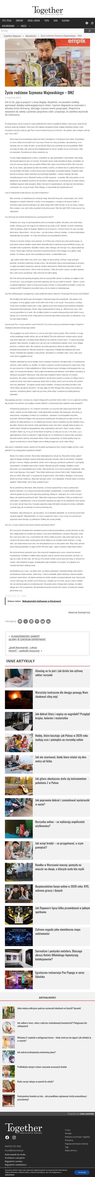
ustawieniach (9, 1175)
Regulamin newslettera (15, 1164)
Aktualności (30, 35)
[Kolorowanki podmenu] (18, 25)
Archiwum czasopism (15, 1158)
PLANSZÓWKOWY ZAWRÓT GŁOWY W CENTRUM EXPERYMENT (27, 638)
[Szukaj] (89, 31)
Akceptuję (82, 1172)
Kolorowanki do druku (15, 1154)
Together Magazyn (12, 35)
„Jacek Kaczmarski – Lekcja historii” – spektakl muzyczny (24, 649)
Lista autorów (87, 1113)
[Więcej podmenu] (29, 25)
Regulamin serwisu (14, 1161)
